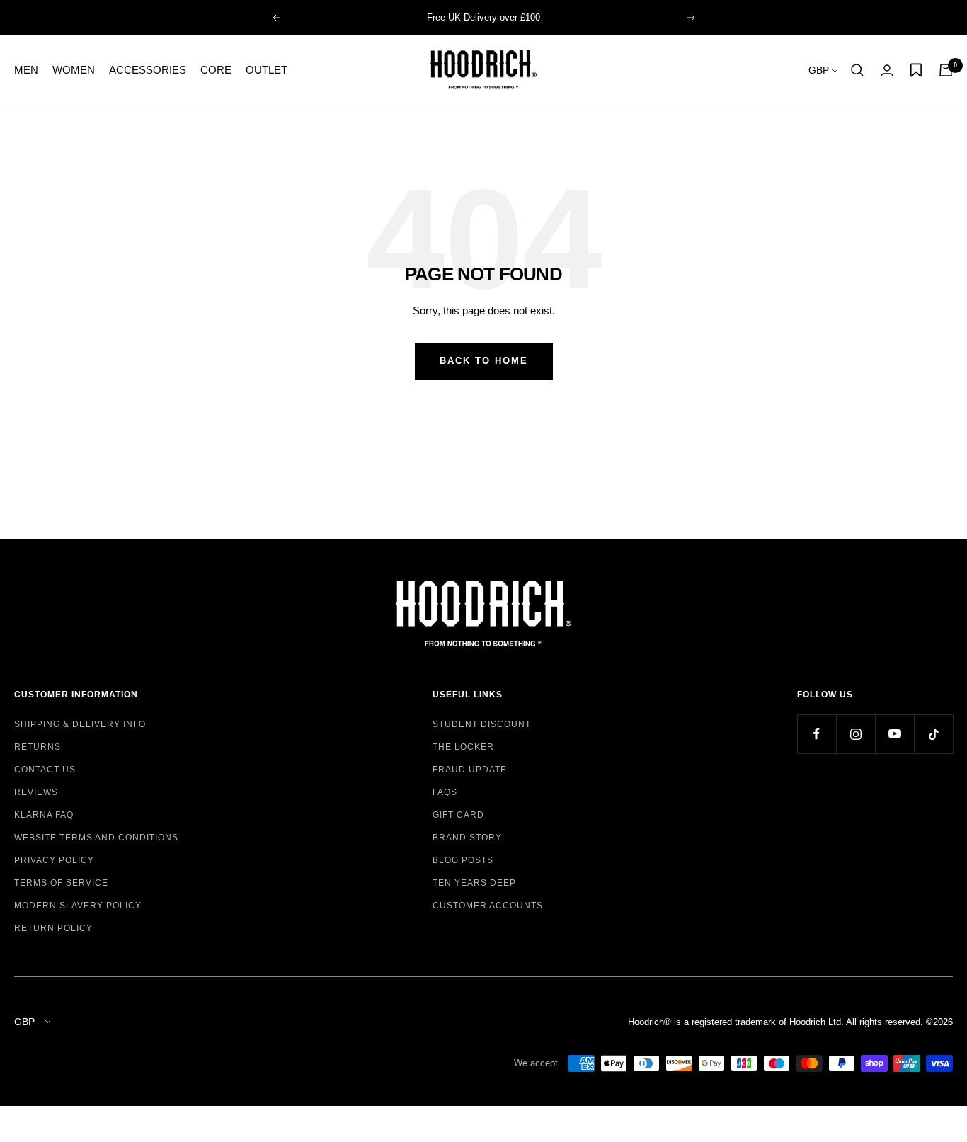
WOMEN (73, 70)
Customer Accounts (488, 905)
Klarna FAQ (44, 815)
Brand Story (467, 838)
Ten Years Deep (474, 883)
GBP (820, 70)
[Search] (857, 70)
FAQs (445, 792)
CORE (215, 70)
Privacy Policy (54, 860)
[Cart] (946, 70)
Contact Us (45, 770)
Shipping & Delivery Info (80, 724)
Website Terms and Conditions (96, 838)
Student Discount (482, 724)
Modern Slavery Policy (78, 905)
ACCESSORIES (147, 70)
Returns (37, 747)
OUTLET (266, 70)
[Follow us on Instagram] (855, 733)
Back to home (484, 360)
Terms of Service (61, 883)
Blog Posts (463, 860)
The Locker (463, 747)
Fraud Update (470, 770)
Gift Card (458, 815)
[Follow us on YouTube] (894, 733)
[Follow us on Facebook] (816, 733)
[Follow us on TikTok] (933, 733)
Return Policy (53, 928)
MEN (26, 70)
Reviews (36, 792)
